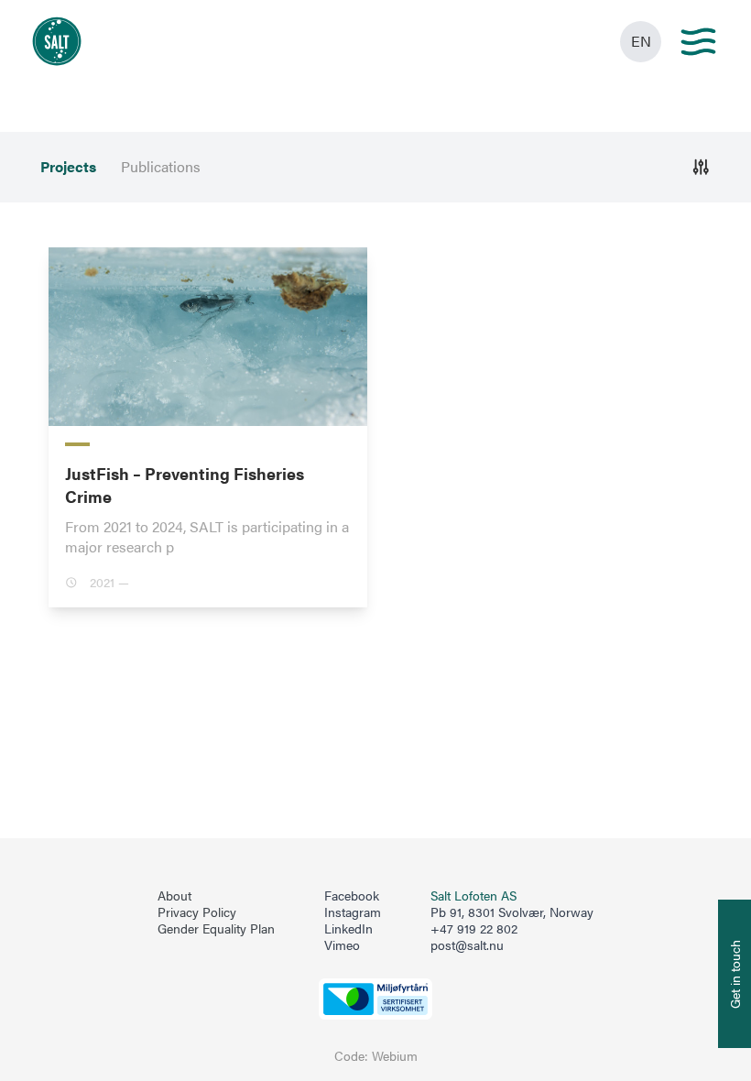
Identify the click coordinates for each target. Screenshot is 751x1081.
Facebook (351, 896)
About (174, 896)
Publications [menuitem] (161, 167)
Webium (395, 1056)
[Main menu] (698, 41)
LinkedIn (348, 929)
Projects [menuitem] (68, 167)
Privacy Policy (197, 912)
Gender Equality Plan (216, 929)
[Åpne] (701, 167)
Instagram (352, 912)
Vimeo (342, 945)
